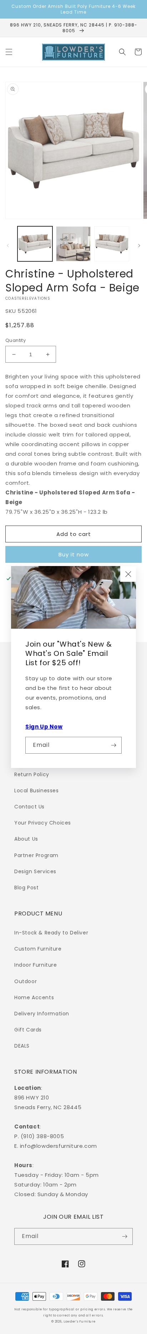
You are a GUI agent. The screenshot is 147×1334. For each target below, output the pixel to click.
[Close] (128, 574)
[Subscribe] (113, 745)
